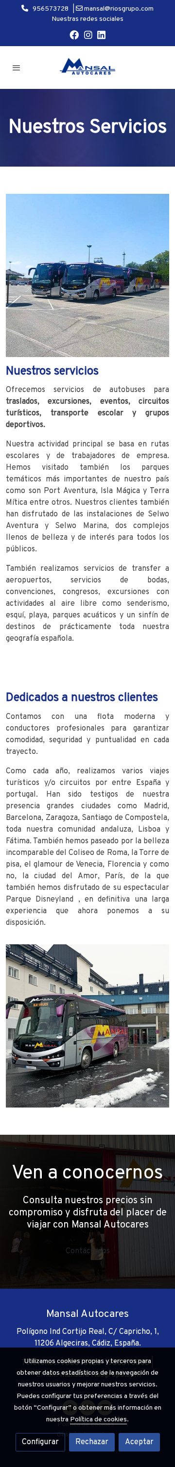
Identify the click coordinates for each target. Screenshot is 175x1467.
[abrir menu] (16, 67)
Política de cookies (98, 1420)
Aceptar (139, 1442)
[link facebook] (74, 34)
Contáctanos (88, 1251)
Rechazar (91, 1442)
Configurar (40, 1442)
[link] (87, 67)
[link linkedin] (101, 34)
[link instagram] (88, 34)
